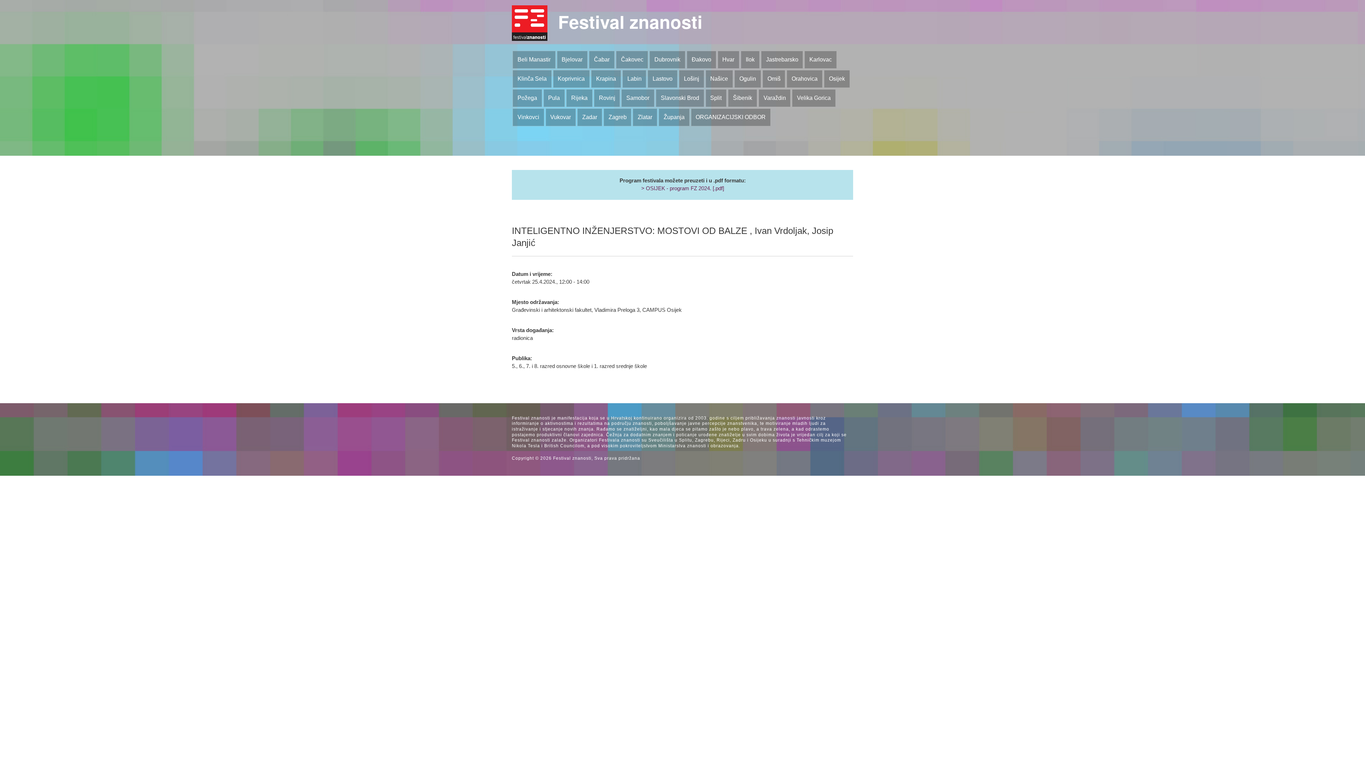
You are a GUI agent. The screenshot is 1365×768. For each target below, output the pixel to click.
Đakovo (701, 60)
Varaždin (775, 98)
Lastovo (663, 79)
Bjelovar (572, 60)
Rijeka (579, 98)
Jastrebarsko (782, 60)
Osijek (837, 79)
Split (716, 98)
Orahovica (805, 79)
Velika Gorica (814, 98)
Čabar (602, 60)
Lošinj (691, 79)
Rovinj (607, 98)
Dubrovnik (667, 60)
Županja (674, 117)
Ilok (750, 60)
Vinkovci (528, 117)
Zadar (589, 117)
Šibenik (742, 98)
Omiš (774, 79)
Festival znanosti (630, 21)
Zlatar (645, 117)
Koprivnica (571, 79)
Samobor (637, 98)
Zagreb (618, 117)
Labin (634, 79)
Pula (554, 98)
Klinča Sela (532, 79)
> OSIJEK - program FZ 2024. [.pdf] (682, 188)
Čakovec (632, 60)
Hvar (728, 60)
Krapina (606, 79)
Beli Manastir (534, 60)
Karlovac (820, 60)
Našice (719, 79)
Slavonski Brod (680, 98)
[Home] (529, 23)
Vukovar (560, 117)
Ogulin (747, 79)
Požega (527, 98)
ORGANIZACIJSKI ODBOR (731, 117)
